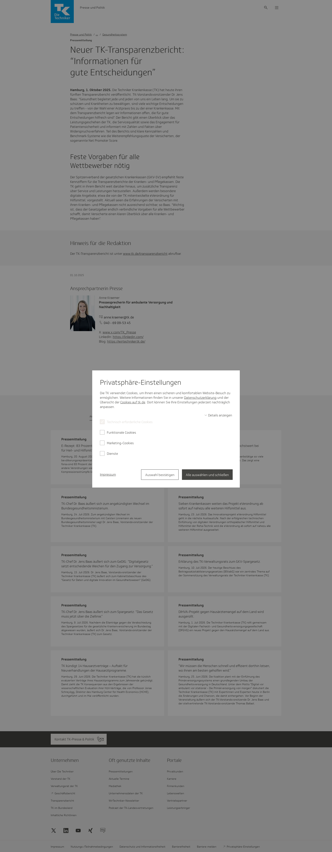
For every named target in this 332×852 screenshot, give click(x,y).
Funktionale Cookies (121, 432)
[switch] (218, 415)
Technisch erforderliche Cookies (130, 422)
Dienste (112, 453)
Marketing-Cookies (120, 443)
